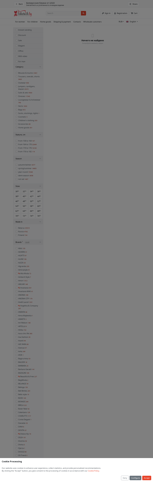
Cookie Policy (93, 471)
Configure (135, 478)
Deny (125, 478)
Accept (147, 478)
